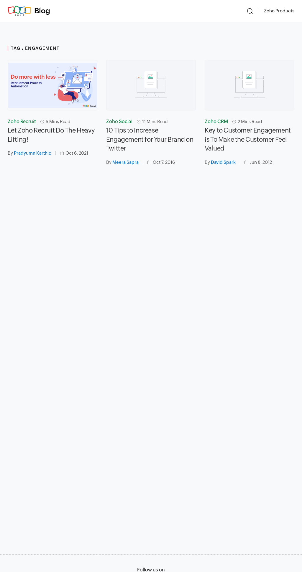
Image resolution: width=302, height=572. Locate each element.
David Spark (223, 162)
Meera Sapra (125, 162)
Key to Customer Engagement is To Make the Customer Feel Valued (248, 139)
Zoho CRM (216, 121)
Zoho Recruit (22, 121)
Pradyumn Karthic (32, 153)
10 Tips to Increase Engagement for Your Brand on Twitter (149, 139)
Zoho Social (119, 121)
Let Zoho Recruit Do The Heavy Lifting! (51, 135)
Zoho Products (279, 10)
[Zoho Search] (250, 11)
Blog (42, 10)
